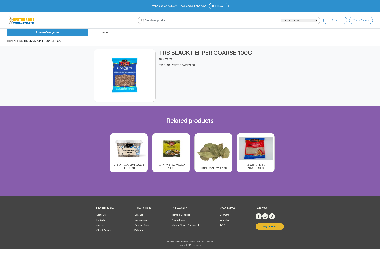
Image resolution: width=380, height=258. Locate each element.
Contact (138, 214)
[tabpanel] (129, 152)
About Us (101, 214)
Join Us (100, 225)
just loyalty (197, 245)
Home (10, 40)
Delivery (138, 230)
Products (100, 220)
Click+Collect (361, 20)
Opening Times (142, 225)
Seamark (224, 214)
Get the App (218, 6)
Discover (105, 32)
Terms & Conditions (182, 214)
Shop (335, 20)
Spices (18, 40)
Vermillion (224, 220)
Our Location (140, 220)
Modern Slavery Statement (185, 225)
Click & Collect (103, 230)
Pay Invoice (269, 226)
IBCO (222, 225)
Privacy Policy (178, 220)
